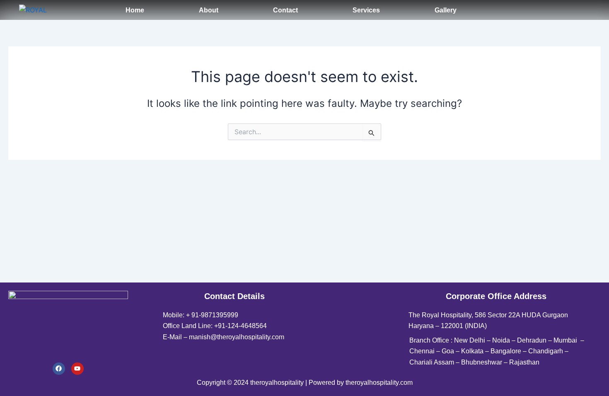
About (208, 10)
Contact (285, 10)
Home (135, 10)
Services (366, 10)
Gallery (446, 10)
